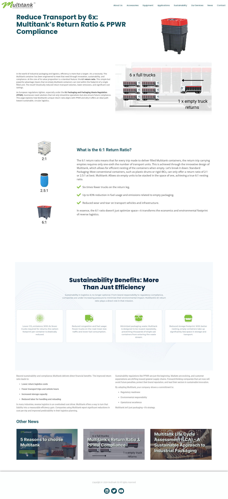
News (210, 5)
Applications (164, 5)
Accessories (133, 5)
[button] (24, 453)
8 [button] (207, 442)
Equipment (148, 5)
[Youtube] (121, 491)
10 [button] (207, 451)
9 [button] (207, 447)
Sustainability (180, 5)
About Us (117, 5)
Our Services (197, 5)
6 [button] (207, 433)
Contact (221, 5)
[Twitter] (114, 491)
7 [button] (207, 438)
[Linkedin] (107, 491)
